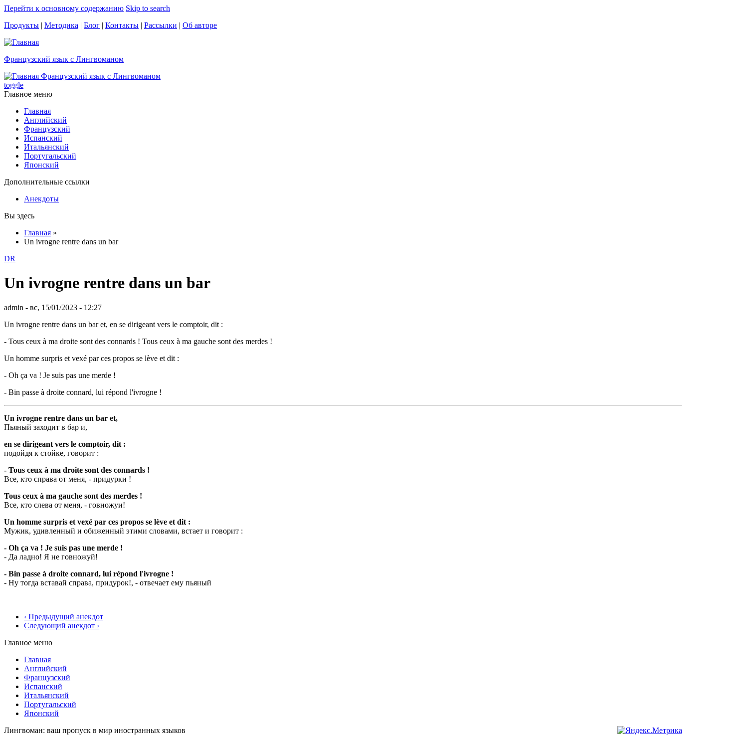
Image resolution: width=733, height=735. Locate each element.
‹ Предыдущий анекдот (63, 616)
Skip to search (148, 8)
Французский (47, 129)
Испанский (43, 138)
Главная (37, 111)
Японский (41, 165)
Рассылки (160, 25)
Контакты (122, 25)
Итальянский (46, 147)
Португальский (50, 156)
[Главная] (21, 42)
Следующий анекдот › (61, 625)
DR (9, 258)
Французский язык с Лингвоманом (64, 59)
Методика (61, 25)
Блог (92, 25)
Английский (45, 120)
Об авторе (200, 25)
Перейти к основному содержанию (64, 8)
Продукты (21, 25)
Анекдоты (41, 198)
